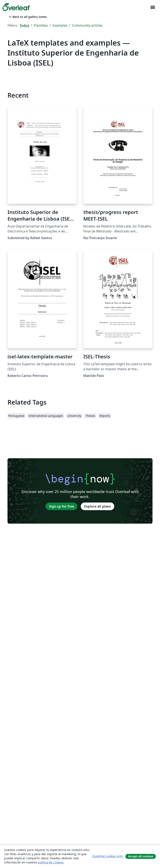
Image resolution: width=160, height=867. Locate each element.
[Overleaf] (16, 7)
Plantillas (41, 25)
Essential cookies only (107, 856)
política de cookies (51, 862)
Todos (24, 25)
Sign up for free (61, 506)
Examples (60, 25)
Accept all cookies (140, 856)
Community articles (87, 25)
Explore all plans (97, 506)
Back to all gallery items (27, 17)
